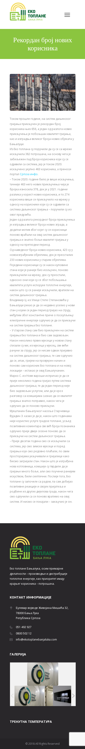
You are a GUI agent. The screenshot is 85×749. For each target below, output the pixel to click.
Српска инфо (29, 174)
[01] (29, 696)
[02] (59, 696)
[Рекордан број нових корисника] (42, 92)
